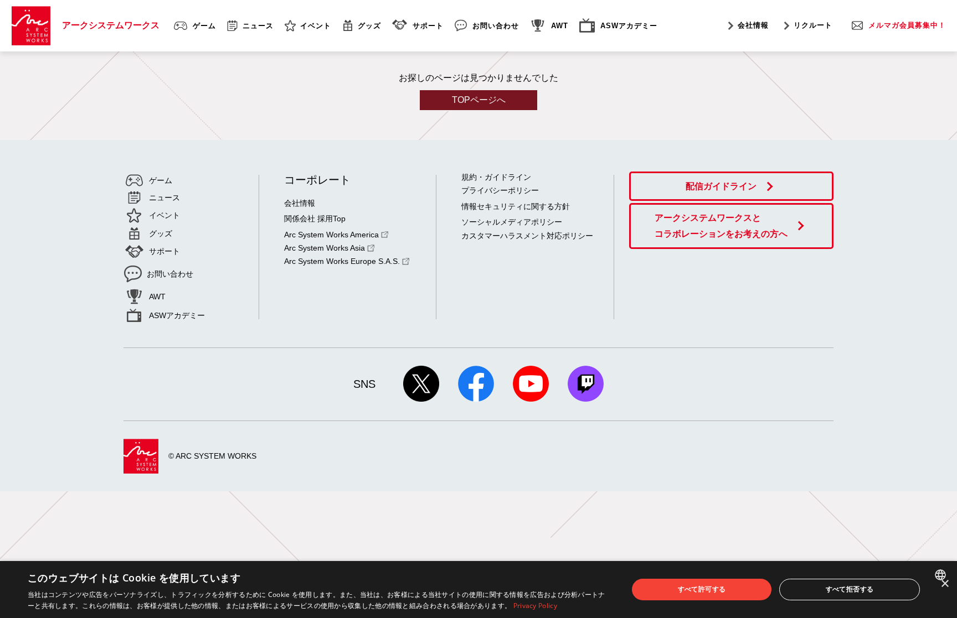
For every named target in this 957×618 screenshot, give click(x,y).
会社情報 (753, 25)
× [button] (944, 584)
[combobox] (942, 574)
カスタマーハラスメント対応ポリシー (527, 235)
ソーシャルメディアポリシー (511, 221)
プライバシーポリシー (500, 190)
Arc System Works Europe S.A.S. (342, 261)
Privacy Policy (535, 605)
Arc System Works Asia (324, 247)
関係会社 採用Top (315, 218)
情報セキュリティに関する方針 (515, 206)
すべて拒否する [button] (850, 589)
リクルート (813, 25)
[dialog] (478, 589)
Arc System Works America (331, 234)
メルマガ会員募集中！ (907, 25)
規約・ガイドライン (496, 177)
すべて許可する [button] (702, 589)
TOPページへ (479, 100)
